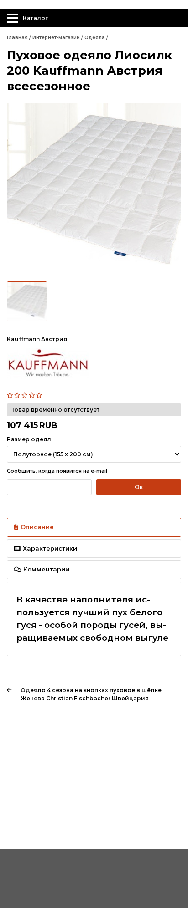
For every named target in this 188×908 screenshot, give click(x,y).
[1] (10, 395)
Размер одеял (29, 439)
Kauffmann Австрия (37, 339)
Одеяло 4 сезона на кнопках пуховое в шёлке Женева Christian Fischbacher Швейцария (91, 694)
